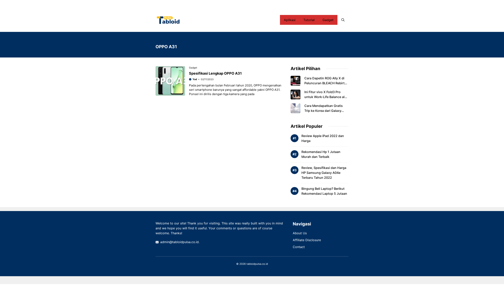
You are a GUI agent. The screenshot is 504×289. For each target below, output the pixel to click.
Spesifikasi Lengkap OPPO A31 (215, 73)
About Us (300, 233)
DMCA (250, 4)
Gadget (328, 20)
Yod (195, 79)
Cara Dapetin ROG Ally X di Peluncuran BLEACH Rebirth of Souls (325, 83)
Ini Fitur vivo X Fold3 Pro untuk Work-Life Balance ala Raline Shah (325, 97)
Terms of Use (315, 4)
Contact (336, 4)
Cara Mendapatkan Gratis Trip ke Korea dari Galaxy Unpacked (323, 111)
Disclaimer (268, 4)
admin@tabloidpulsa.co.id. (179, 242)
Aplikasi (290, 20)
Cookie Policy (290, 4)
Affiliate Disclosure (307, 240)
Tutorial (309, 20)
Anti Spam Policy (228, 4)
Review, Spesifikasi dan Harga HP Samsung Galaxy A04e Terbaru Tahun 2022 (323, 173)
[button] (342, 20)
